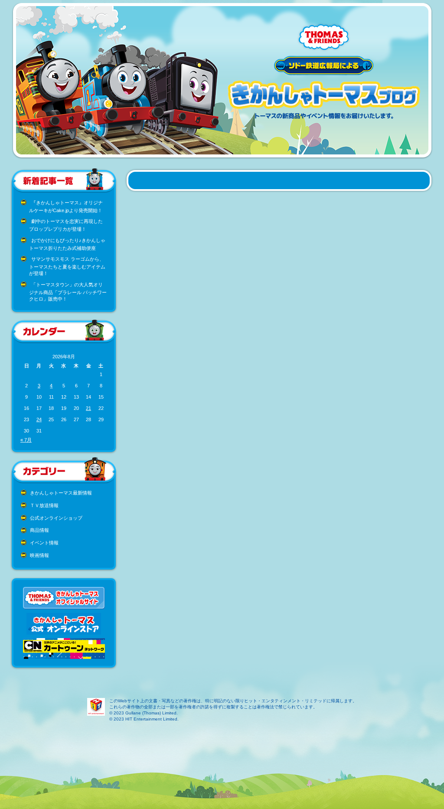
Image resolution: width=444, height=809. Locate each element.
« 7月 (26, 439)
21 (88, 408)
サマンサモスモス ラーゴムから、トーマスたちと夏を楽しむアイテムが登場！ (67, 266)
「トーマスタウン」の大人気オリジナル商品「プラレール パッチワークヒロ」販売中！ (68, 291)
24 (39, 419)
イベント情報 (44, 542)
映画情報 (39, 555)
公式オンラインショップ (56, 518)
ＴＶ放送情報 (44, 505)
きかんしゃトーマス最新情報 (61, 492)
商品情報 (39, 530)
